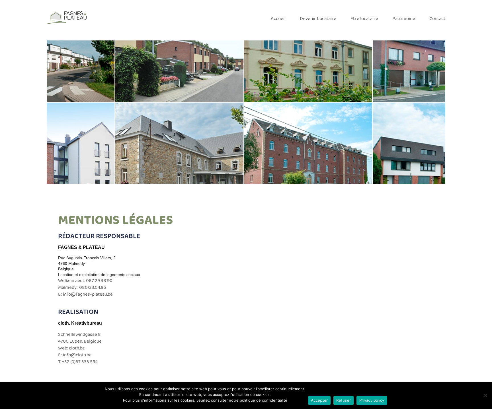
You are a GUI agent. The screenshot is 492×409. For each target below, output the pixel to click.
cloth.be (77, 348)
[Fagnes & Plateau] (67, 17)
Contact (437, 19)
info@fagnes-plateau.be (88, 294)
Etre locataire (364, 19)
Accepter (319, 400)
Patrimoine (403, 19)
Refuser (343, 400)
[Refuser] (485, 395)
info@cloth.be (77, 355)
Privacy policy (371, 400)
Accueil (278, 19)
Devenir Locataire (318, 19)
